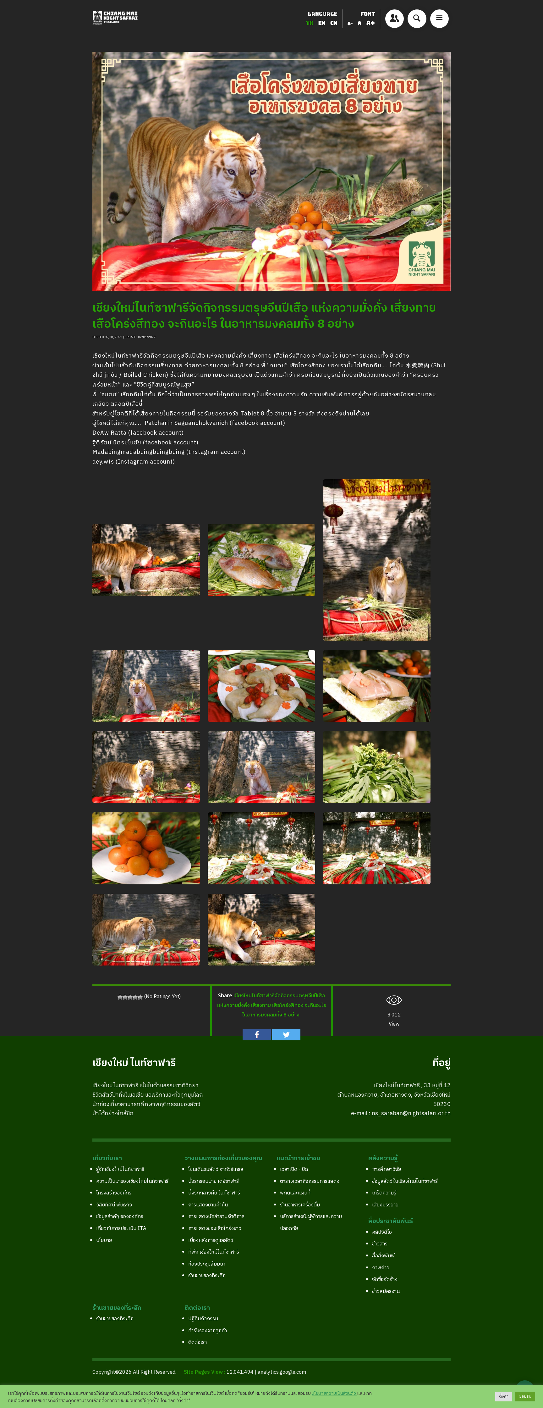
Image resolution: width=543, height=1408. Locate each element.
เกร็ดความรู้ (384, 1193)
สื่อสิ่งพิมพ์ (383, 1256)
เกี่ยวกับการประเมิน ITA (121, 1228)
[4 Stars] (135, 996)
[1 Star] (120, 996)
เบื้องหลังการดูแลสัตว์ (210, 1240)
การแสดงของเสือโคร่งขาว (214, 1228)
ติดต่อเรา (197, 1342)
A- (350, 23)
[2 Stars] (125, 996)
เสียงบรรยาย (385, 1205)
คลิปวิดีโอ (382, 1232)
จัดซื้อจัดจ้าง (385, 1279)
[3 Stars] (130, 996)
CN (333, 23)
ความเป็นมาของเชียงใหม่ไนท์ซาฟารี (132, 1181)
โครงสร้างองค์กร (113, 1193)
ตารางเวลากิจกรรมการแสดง (309, 1181)
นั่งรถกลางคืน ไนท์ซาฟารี (214, 1193)
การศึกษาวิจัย (386, 1169)
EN (322, 23)
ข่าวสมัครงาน (386, 1291)
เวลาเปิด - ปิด (294, 1169)
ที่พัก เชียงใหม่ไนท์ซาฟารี (213, 1252)
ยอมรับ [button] (525, 1396)
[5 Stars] (140, 996)
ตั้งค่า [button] (503, 1396)
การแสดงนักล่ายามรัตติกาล (216, 1216)
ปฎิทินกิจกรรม (203, 1319)
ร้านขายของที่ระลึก (207, 1276)
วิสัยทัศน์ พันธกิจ (114, 1205)
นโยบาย (104, 1240)
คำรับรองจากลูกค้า (207, 1331)
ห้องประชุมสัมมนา (206, 1264)
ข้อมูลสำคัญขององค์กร (119, 1216)
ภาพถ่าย (380, 1268)
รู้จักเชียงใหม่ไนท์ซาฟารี (120, 1169)
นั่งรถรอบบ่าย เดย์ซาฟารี (213, 1181)
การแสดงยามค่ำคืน (208, 1205)
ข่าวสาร (379, 1244)
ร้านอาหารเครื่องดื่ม (300, 1205)
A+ (370, 23)
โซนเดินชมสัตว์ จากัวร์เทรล (215, 1169)
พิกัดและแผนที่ (295, 1193)
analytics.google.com (282, 1372)
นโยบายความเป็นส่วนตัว (334, 1393)
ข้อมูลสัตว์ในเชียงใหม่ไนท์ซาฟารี (405, 1181)
